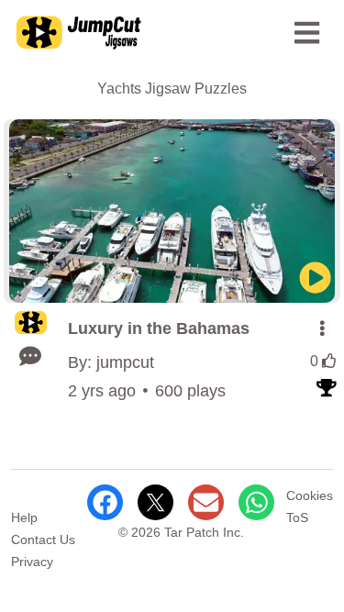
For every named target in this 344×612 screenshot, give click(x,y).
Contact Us (43, 539)
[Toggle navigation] (307, 33)
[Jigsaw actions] (322, 328)
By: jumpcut (111, 362)
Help (24, 517)
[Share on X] (155, 502)
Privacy (32, 561)
